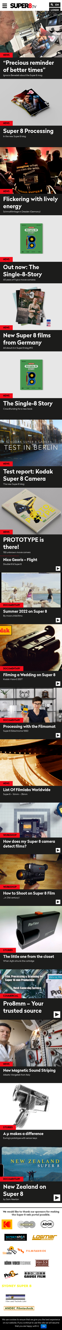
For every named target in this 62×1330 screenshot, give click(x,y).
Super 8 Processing (28, 130)
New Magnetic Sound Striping (29, 1070)
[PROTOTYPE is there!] (31, 511)
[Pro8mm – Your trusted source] (31, 994)
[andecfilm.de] (19, 1308)
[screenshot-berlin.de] (15, 1237)
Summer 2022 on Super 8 (25, 611)
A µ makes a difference (23, 1133)
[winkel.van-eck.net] (42, 1262)
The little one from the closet (28, 956)
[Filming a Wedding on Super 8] (31, 655)
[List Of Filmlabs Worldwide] (31, 762)
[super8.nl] (26, 1223)
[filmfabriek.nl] (32, 1250)
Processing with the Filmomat (29, 726)
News (6, 55)
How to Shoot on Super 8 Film (29, 893)
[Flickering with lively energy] (31, 170)
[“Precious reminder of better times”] (31, 34)
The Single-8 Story (28, 403)
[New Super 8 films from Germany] (31, 306)
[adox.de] (47, 1223)
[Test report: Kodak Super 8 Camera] (31, 443)
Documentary (11, 605)
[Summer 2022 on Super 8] (31, 598)
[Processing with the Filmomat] (31, 713)
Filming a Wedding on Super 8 (29, 674)
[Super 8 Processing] (31, 102)
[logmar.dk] (43, 1237)
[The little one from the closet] (31, 929)
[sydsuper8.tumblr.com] (18, 1285)
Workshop (10, 835)
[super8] (23, 5)
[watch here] (58, 568)
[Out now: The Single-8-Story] (31, 238)
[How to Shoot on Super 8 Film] (31, 880)
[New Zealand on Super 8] (31, 1174)
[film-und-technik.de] (16, 1297)
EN (57, 4)
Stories (8, 950)
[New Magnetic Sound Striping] (31, 1043)
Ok (43, 1326)
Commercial (10, 995)
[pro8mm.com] (11, 1274)
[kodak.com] (8, 1223)
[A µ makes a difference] (31, 1106)
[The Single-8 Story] (31, 374)
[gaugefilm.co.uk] (33, 1274)
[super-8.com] (9, 1250)
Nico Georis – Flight (20, 559)
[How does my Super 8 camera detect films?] (31, 828)
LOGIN (55, 9)
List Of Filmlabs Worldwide (26, 789)
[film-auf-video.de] (17, 1262)
